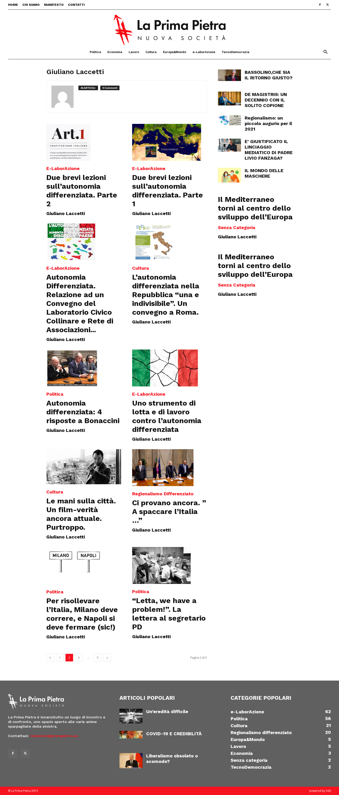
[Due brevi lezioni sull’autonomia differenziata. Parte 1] (169, 142)
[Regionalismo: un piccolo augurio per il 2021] (229, 120)
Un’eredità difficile (167, 711)
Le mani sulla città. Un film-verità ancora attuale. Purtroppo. (81, 514)
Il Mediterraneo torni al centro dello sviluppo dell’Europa (255, 208)
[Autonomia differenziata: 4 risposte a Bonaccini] (83, 368)
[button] (325, 52)
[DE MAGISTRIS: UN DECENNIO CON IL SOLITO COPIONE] (229, 98)
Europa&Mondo (174, 52)
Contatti (76, 4)
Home (13, 4)
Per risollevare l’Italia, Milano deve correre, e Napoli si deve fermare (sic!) (82, 613)
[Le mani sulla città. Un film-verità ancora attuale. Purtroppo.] (83, 466)
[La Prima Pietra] (169, 27)
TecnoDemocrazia (235, 52)
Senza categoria (236, 227)
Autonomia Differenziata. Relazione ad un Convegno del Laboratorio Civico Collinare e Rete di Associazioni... (79, 303)
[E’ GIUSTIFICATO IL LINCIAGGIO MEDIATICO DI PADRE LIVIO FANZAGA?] (229, 145)
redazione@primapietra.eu (54, 736)
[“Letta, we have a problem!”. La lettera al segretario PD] (169, 565)
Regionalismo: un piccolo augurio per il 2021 (268, 123)
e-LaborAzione (204, 52)
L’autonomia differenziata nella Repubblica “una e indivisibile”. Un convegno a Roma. (165, 295)
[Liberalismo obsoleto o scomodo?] (131, 760)
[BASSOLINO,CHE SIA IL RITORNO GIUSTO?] (229, 75)
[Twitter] (327, 4)
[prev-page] (50, 657)
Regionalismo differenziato (162, 493)
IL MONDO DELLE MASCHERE (264, 173)
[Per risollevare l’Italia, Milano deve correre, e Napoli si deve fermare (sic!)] (83, 565)
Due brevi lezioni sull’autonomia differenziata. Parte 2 (81, 190)
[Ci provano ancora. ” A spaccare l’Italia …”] (169, 467)
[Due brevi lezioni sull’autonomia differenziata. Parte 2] (83, 142)
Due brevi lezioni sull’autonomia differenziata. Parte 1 (167, 190)
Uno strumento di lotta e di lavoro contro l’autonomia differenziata (166, 416)
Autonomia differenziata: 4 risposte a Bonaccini (82, 412)
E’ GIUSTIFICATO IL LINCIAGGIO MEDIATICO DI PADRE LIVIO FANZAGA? (269, 150)
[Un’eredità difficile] (131, 716)
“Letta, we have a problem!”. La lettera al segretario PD (169, 613)
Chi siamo (31, 4)
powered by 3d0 (320, 791)
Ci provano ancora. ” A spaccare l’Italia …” (169, 511)
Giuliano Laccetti (65, 213)
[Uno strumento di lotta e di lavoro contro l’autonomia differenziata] (169, 368)
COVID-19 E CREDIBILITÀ (174, 733)
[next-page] (107, 657)
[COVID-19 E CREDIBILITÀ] (131, 735)
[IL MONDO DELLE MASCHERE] (229, 175)
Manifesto (54, 4)
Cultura (151, 52)
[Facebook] (319, 4)
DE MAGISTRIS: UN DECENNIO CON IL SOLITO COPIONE (266, 100)
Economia (114, 52)
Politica (95, 52)
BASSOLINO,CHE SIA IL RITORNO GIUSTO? (268, 75)
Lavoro (134, 52)
